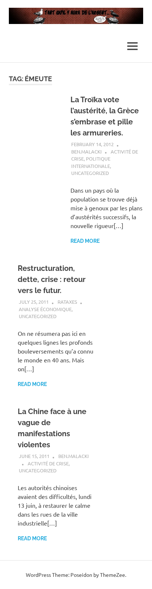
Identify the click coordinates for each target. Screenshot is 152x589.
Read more (85, 241)
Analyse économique (45, 309)
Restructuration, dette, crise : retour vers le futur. (52, 279)
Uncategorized (90, 173)
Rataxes (67, 302)
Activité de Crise (48, 463)
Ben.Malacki (86, 151)
